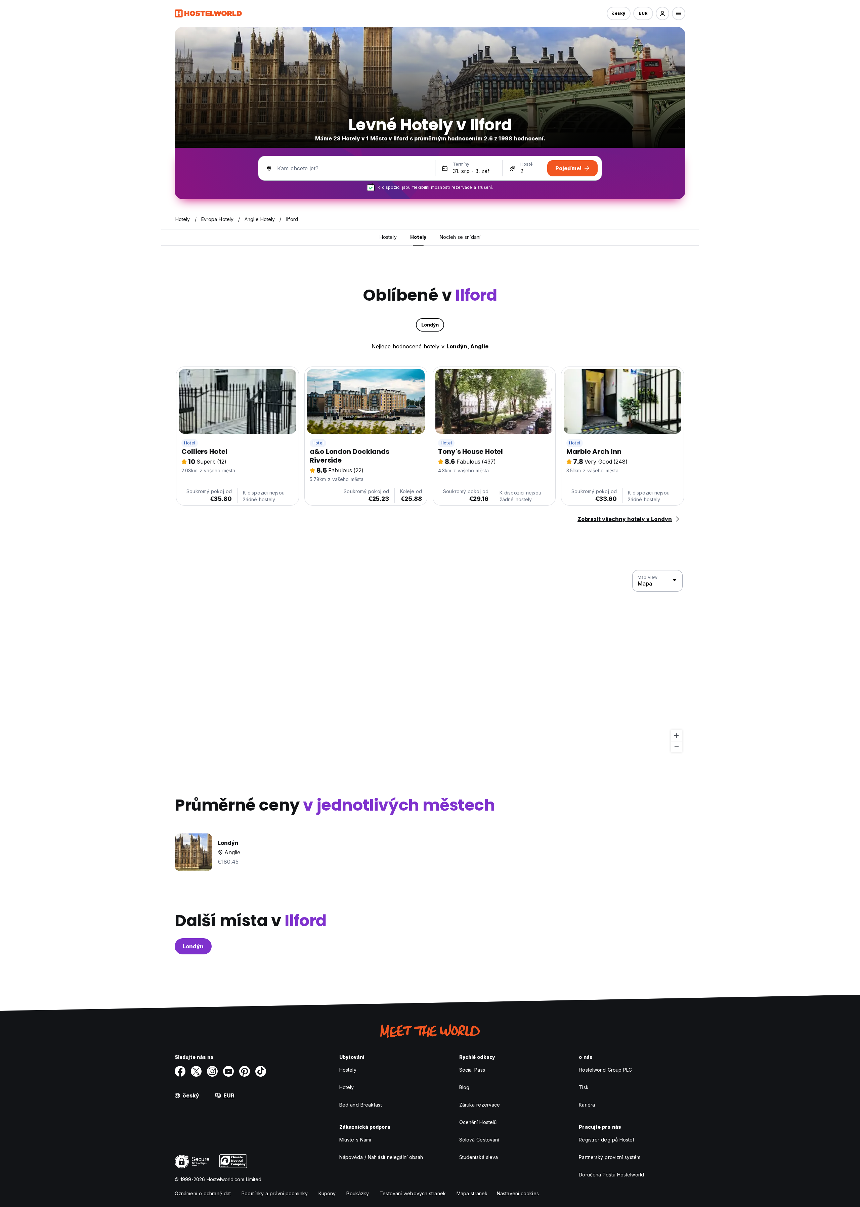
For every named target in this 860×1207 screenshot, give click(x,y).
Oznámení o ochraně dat (203, 1193)
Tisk (583, 1087)
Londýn (193, 946)
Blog (464, 1087)
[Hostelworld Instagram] (212, 1071)
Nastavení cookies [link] (518, 1193)
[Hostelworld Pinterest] (244, 1071)
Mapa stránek (472, 1193)
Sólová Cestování (479, 1140)
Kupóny (327, 1193)
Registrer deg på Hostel (606, 1140)
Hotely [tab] (418, 237)
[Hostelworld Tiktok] (260, 1071)
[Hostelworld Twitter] (196, 1071)
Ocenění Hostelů (478, 1122)
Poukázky (357, 1193)
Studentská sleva (478, 1157)
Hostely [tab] (388, 237)
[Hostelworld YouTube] (228, 1071)
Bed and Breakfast (360, 1105)
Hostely (347, 1070)
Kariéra (587, 1105)
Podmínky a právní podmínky (275, 1193)
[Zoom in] (676, 735)
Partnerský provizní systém (609, 1157)
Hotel (189, 442)
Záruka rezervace (479, 1105)
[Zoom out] (676, 746)
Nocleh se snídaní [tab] (460, 237)
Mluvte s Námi (355, 1140)
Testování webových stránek (413, 1193)
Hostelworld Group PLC (605, 1070)
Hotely (346, 1087)
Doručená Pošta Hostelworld (611, 1174)
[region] (430, 661)
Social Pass (472, 1070)
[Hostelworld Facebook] (180, 1071)
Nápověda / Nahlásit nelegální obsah (381, 1157)
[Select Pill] (662, 13)
